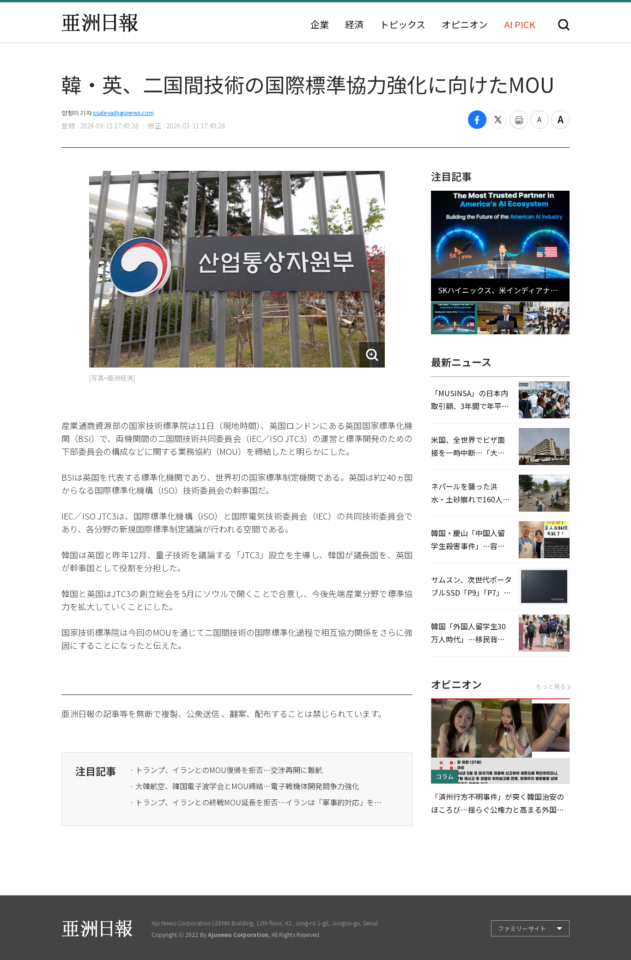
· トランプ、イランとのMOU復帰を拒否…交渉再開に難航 (226, 769)
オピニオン (465, 24)
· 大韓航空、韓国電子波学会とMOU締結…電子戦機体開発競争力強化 (244, 785)
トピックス (402, 24)
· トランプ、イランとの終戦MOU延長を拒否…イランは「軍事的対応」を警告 (259, 802)
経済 (354, 24)
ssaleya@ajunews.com (123, 112)
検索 (564, 24)
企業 (319, 24)
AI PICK (519, 24)
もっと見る (551, 686)
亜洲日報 (99, 22)
